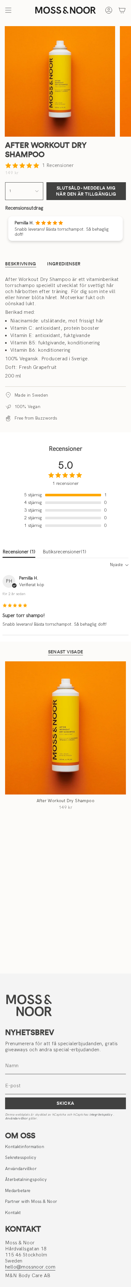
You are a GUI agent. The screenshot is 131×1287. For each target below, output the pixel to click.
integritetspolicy (101, 1115)
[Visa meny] (8, 10)
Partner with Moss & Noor (31, 1201)
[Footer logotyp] (29, 1005)
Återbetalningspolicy (26, 1179)
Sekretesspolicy (20, 1157)
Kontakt (13, 1212)
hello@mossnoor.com (30, 1267)
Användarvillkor (17, 1118)
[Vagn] (122, 10)
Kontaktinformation (24, 1146)
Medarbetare (17, 1190)
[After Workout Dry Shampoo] (65, 727)
